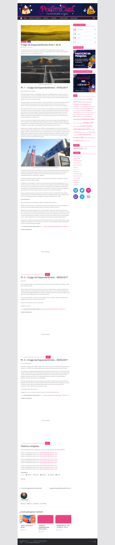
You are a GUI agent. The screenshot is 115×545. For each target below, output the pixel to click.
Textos (29, 41)
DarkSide (87, 106)
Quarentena (78, 132)
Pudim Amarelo (76, 173)
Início (25, 18)
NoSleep (53, 51)
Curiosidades (76, 106)
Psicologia (80, 123)
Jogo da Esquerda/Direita (90, 112)
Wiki (41, 53)
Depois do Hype (76, 165)
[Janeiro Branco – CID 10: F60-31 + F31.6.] (63, 516)
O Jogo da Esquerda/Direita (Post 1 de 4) (48, 452)
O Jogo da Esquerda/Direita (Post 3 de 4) (48, 465)
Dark (82, 106)
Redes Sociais (86, 132)
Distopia (77, 108)
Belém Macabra (76, 156)
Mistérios (75, 171)
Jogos (74, 114)
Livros (74, 169)
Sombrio (78, 137)
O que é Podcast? (64, 18)
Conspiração (77, 104)
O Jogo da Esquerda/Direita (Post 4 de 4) (44, 527)
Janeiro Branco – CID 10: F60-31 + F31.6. (63, 526)
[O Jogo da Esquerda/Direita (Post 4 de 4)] (45, 516)
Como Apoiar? (73, 18)
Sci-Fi (92, 132)
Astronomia (76, 99)
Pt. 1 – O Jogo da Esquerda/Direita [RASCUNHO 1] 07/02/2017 (53, 226)
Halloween (75, 110)
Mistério (76, 116)
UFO (89, 140)
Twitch (85, 140)
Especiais (54, 18)
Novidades (88, 116)
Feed (81, 108)
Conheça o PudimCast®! (35, 18)
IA (85, 110)
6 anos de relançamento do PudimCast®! (31, 488)
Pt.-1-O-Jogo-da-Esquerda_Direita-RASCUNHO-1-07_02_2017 (32, 274)
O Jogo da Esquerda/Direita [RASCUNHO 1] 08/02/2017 (52, 309)
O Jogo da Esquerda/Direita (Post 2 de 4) (48, 459)
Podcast (88, 119)
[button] (48, 18)
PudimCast (83, 129)
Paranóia (78, 119)
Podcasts (45, 18)
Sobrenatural (85, 135)
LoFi (85, 114)
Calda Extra (83, 99)
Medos (90, 114)
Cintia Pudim (30, 47)
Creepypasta (86, 104)
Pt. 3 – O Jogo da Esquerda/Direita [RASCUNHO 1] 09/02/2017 (53, 395)
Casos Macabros (77, 160)
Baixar (47, 274)
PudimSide (75, 180)
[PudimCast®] (21, 18)
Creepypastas (23, 41)
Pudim (88, 122)
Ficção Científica (88, 108)
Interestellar (82, 112)
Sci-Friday (75, 134)
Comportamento (86, 102)
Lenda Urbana (80, 114)
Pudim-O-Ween (76, 126)
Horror (81, 110)
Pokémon (75, 123)
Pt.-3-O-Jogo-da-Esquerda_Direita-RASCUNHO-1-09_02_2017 (32, 443)
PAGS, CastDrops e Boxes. (27, 526)
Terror (79, 140)
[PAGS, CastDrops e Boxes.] (27, 516)
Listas (74, 167)
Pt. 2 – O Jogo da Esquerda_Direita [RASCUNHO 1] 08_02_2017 (33, 357)
